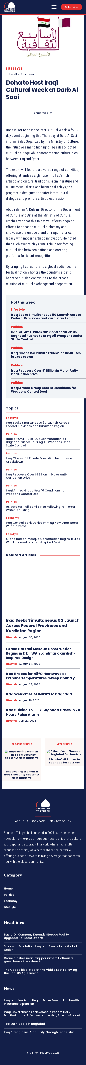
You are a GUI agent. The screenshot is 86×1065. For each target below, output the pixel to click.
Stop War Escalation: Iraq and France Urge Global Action (40, 948)
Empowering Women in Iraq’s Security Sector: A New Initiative (21, 774)
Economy (12, 517)
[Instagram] (43, 1059)
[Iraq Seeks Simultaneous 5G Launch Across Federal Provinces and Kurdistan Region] (43, 588)
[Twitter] (52, 1059)
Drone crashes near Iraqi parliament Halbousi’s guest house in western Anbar (38, 960)
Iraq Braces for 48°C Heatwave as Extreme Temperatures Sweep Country (40, 676)
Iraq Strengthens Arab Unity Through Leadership (39, 1032)
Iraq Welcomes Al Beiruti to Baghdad (39, 694)
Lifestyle (14, 68)
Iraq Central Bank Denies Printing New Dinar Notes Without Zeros (42, 524)
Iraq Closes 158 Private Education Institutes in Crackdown (46, 355)
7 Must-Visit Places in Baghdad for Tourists (64, 761)
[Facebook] (33, 1059)
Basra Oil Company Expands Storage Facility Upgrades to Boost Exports (36, 936)
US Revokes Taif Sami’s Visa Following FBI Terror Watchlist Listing (40, 508)
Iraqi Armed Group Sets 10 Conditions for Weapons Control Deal (43, 390)
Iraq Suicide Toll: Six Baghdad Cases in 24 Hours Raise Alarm (43, 712)
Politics (17, 326)
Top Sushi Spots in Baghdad (24, 1024)
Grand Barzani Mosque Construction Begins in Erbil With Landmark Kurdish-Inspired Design (43, 540)
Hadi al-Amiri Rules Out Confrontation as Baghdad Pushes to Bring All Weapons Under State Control (47, 335)
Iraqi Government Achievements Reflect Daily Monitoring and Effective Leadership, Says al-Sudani (42, 1013)
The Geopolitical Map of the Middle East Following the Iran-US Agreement (40, 971)
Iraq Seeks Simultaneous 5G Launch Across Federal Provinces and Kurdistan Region (46, 316)
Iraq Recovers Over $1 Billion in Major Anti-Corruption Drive (44, 372)
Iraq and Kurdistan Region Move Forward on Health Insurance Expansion (41, 1002)
